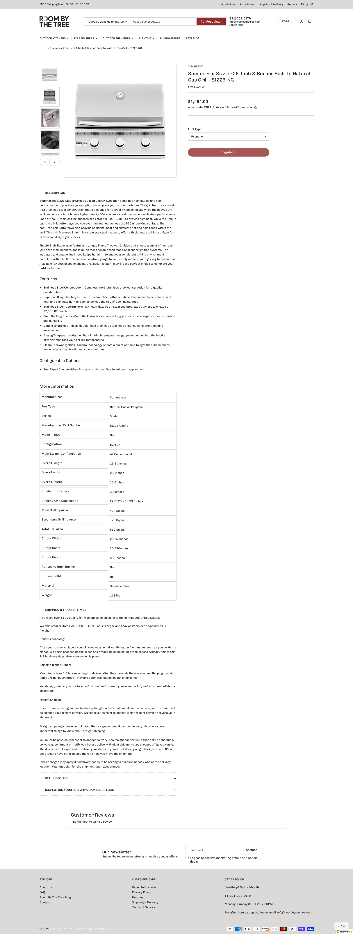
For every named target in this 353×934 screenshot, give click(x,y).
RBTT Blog (192, 38)
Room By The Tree (61, 928)
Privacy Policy (141, 892)
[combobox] (178, 21)
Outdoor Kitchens (53, 38)
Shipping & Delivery (271, 4)
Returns (292, 4)
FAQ (42, 892)
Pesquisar (213, 21)
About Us (46, 887)
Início (43, 48)
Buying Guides (170, 38)
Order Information (144, 887)
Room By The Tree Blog (55, 897)
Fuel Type (195, 129)
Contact (45, 902)
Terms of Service (144, 907)
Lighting (145, 38)
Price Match (247, 4)
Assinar (251, 850)
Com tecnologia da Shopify (90, 928)
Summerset (196, 66)
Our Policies (228, 4)
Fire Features (84, 38)
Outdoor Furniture (117, 38)
